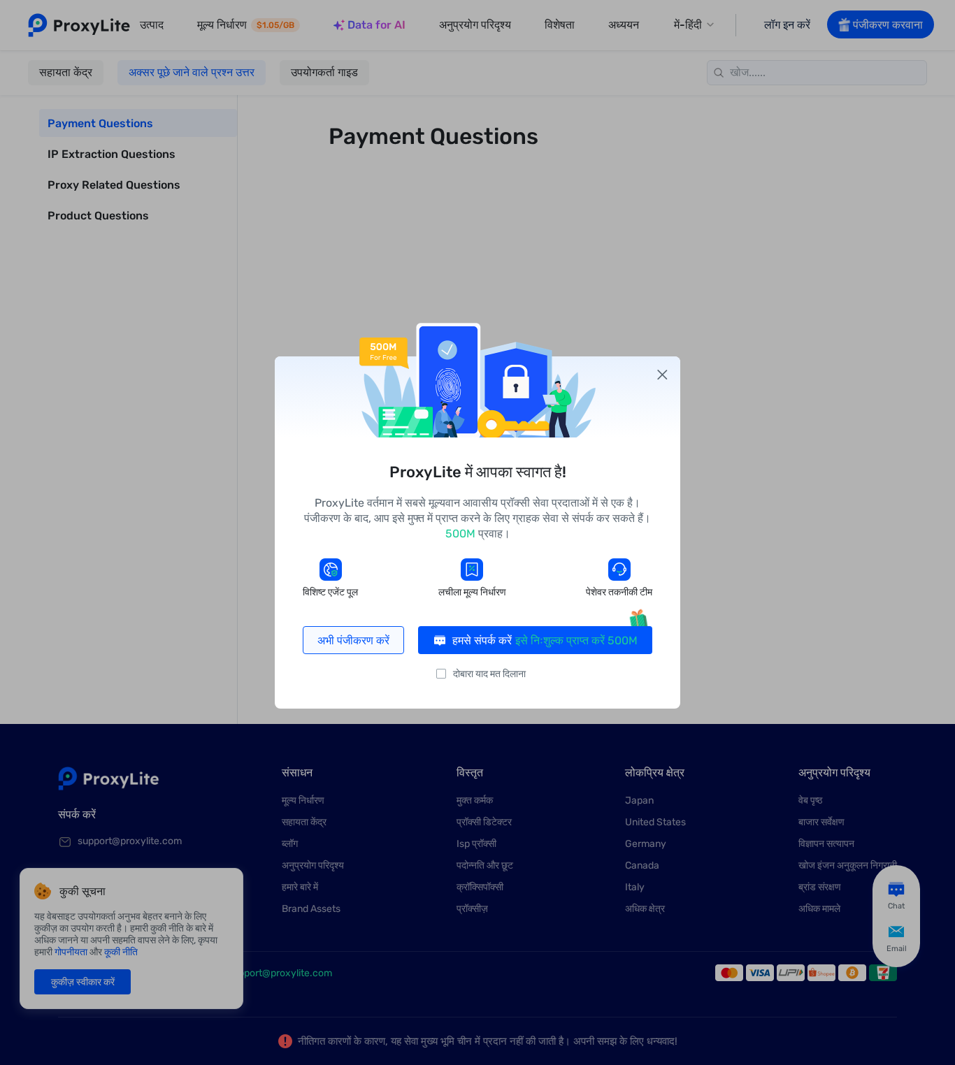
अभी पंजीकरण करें (353, 640)
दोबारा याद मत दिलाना (489, 674)
